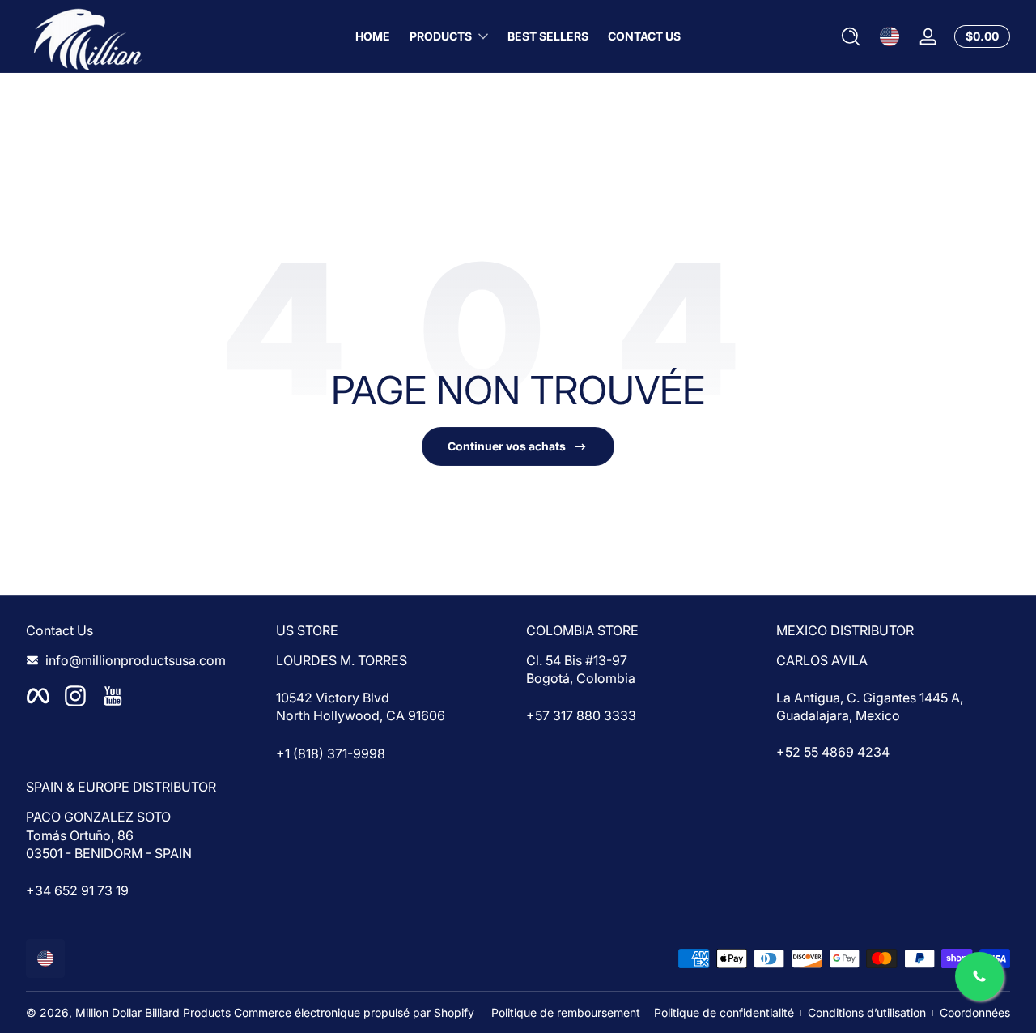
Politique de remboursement (565, 1012)
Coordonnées (975, 1012)
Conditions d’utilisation (867, 1012)
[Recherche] (850, 36)
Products (441, 36)
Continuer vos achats (507, 446)
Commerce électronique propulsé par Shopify (354, 1012)
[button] (850, 36)
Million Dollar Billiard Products (153, 1012)
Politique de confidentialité (724, 1012)
